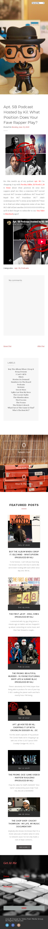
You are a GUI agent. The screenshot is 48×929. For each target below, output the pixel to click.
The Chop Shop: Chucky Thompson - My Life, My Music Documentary (24, 824)
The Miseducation (21, 397)
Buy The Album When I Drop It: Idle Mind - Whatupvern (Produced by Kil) (24, 555)
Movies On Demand (21, 379)
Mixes (21, 377)
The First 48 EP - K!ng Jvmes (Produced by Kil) (24, 615)
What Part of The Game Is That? (21, 408)
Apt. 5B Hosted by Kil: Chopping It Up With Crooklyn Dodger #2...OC (24, 727)
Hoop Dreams (21, 372)
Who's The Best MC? (20, 410)
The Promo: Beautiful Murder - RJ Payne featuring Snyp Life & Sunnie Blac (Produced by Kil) (24, 677)
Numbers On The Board (21, 382)
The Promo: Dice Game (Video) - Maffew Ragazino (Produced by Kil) (24, 778)
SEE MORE (23, 847)
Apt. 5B (17, 268)
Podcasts (25, 268)
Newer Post (7, 346)
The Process (21, 400)
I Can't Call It (21, 374)
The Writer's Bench (21, 405)
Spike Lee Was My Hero (21, 392)
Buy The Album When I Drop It (21, 369)
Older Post (41, 346)
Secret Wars (21, 390)
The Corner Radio (21, 395)
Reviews (20, 387)
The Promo (21, 403)
